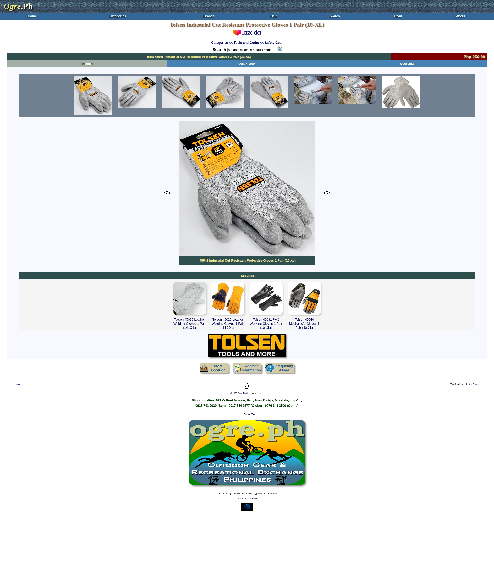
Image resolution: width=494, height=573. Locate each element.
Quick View (246, 64)
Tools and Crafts (246, 43)
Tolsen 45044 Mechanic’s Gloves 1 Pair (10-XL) (304, 324)
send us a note (250, 498)
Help (274, 16)
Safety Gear (274, 43)
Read (398, 16)
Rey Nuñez (474, 384)
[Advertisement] (247, 542)
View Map (250, 414)
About (460, 16)
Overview (407, 64)
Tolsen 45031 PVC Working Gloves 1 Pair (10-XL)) (266, 324)
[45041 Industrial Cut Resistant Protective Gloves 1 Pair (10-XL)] (93, 95)
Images (86, 64)
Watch (335, 16)
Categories (117, 16)
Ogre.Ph (242, 393)
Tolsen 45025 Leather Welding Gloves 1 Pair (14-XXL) (189, 324)
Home (32, 16)
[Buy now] (247, 34)
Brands (208, 16)
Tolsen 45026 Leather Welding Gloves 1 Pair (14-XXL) (228, 324)
